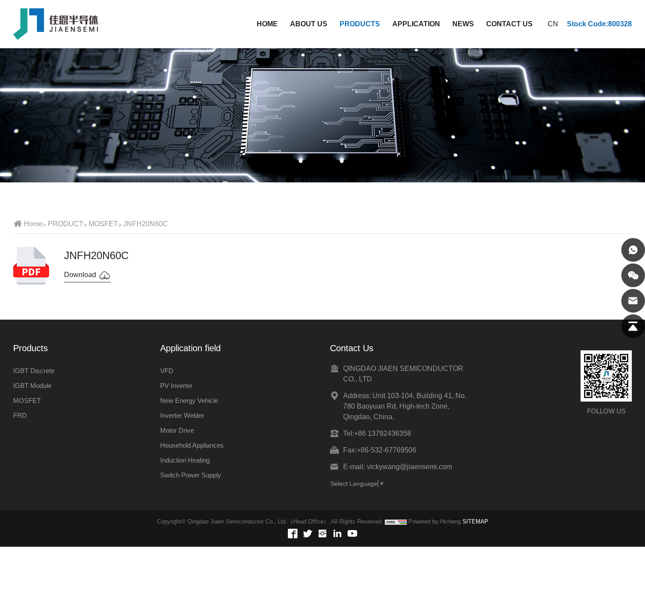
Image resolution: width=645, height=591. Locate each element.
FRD (20, 415)
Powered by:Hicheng (434, 521)
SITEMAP (475, 521)
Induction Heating (185, 460)
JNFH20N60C (145, 224)
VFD (166, 370)
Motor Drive (177, 430)
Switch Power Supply (190, 475)
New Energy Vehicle (189, 400)
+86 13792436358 (382, 433)
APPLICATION (416, 24)
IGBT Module (32, 385)
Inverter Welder (182, 415)
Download (81, 274)
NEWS (463, 24)
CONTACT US (509, 24)
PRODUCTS (360, 24)
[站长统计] (396, 521)
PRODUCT (65, 224)
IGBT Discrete (33, 370)
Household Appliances (192, 445)
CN (553, 24)
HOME (267, 24)
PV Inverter (176, 385)
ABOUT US (308, 24)
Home (33, 224)
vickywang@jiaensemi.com (409, 466)
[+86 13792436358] (633, 250)
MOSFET (103, 224)
